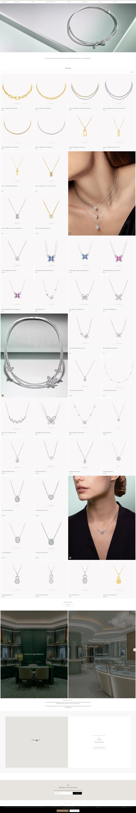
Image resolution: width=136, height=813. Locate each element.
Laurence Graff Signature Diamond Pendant (42, 228)
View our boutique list (99, 747)
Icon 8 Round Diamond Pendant (6, 594)
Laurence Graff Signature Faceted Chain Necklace (9, 147)
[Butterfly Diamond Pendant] (51, 291)
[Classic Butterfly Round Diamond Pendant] (85, 372)
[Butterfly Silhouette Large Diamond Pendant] (51, 415)
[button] (37, 741)
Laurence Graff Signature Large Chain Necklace (9, 108)
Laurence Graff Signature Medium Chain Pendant (111, 147)
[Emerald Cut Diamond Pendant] (85, 453)
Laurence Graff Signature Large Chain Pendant (77, 147)
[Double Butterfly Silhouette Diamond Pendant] (85, 330)
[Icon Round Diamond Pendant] (119, 453)
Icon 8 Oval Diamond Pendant (74, 594)
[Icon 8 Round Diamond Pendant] (17, 577)
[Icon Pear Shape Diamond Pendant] (17, 492)
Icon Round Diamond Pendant (108, 471)
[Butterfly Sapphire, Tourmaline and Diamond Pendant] (51, 252)
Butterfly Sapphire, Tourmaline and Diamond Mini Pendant (79, 270)
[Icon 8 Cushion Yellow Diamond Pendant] (119, 577)
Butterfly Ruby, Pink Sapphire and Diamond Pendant (111, 270)
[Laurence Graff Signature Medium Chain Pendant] (119, 129)
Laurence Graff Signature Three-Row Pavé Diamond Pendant (11, 228)
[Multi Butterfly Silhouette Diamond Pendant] (85, 415)
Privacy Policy (123, 807)
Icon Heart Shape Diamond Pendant (41, 510)
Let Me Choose (74, 810)
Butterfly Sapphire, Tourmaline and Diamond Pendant (44, 270)
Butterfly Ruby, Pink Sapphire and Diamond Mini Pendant (10, 309)
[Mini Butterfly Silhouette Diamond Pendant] (119, 330)
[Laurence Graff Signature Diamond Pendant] (51, 210)
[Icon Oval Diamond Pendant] (17, 535)
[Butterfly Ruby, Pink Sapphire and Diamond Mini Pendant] (17, 291)
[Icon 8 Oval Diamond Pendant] (85, 577)
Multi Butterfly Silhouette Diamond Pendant (76, 432)
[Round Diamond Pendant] (119, 415)
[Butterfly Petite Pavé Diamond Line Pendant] (17, 415)
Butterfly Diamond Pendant (40, 309)
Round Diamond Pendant (107, 432)
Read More (69, 707)
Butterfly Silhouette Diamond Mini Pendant (76, 309)
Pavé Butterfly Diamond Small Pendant (109, 309)
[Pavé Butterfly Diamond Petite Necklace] (119, 372)
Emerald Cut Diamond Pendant (74, 471)
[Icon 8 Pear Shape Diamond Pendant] (51, 577)
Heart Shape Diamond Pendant (40, 471)
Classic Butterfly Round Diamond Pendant (76, 390)
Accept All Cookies (62, 810)
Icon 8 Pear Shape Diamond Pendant (41, 594)
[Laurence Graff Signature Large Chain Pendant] (85, 129)
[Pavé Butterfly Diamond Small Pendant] (119, 291)
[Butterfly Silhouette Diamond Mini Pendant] (85, 291)
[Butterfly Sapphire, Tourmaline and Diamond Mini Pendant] (85, 252)
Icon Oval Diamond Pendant (6, 552)
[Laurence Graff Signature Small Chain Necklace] (51, 90)
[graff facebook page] (64, 803)
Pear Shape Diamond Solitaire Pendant (7, 471)
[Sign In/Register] (127, 2)
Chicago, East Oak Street (99, 742)
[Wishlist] (130, 2)
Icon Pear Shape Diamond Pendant (7, 510)
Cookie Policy (98, 807)
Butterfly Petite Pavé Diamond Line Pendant (8, 432)
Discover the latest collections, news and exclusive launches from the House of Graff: (68, 790)
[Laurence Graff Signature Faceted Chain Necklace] (17, 129)
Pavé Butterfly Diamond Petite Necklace (110, 390)
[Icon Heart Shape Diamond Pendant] (51, 492)
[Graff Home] (4, 2)
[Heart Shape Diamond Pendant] (51, 453)
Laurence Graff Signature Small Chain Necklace (43, 108)
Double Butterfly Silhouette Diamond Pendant (77, 348)
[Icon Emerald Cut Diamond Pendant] (51, 535)
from (36, 233)
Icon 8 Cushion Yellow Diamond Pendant (110, 594)
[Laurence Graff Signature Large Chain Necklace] (17, 90)
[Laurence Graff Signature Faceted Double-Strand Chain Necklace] (85, 90)
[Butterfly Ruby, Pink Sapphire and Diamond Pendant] (119, 252)
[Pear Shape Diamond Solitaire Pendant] (17, 453)
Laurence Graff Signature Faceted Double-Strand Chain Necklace (80, 108)
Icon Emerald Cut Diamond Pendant (41, 552)
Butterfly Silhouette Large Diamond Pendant (42, 432)
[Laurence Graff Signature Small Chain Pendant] (17, 168)
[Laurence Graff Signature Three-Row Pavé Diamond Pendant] (51, 168)
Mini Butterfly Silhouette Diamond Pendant (110, 348)
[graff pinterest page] (71, 803)
